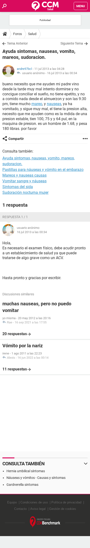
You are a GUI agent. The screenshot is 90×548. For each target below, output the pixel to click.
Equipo (12, 502)
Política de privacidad (66, 502)
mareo (36, 104)
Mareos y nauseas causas (24, 175)
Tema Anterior (17, 43)
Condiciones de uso (34, 502)
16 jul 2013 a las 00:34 (62, 73)
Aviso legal (38, 509)
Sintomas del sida (17, 186)
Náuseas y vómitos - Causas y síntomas (36, 478)
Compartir (16, 139)
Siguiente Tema (71, 43)
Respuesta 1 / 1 (15, 217)
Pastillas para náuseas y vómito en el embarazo (43, 169)
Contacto (20, 509)
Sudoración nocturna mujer (25, 192)
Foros (17, 34)
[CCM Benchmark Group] (45, 522)
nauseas (54, 104)
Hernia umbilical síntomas (25, 471)
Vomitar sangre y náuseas (24, 181)
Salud (32, 34)
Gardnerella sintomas (22, 485)
